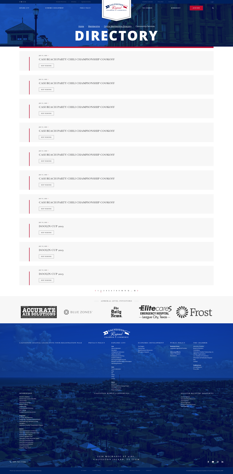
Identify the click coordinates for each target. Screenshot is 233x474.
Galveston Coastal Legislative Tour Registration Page (50, 343)
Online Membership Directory (118, 26)
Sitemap (84, 470)
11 (125, 291)
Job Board (114, 384)
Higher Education (116, 354)
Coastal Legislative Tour (25, 436)
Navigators (22, 423)
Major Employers (116, 390)
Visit (112, 367)
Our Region (141, 346)
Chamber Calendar (147, 2)
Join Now (196, 8)
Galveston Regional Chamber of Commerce (203, 470)
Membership (176, 8)
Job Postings (22, 410)
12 (128, 291)
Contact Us (171, 2)
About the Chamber (198, 346)
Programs (22, 415)
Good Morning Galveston (26, 440)
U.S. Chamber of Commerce (200, 356)
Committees (196, 350)
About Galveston (116, 348)
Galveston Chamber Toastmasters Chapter (31, 425)
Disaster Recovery (61, 2)
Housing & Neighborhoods (118, 359)
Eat (112, 373)
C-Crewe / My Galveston (26, 417)
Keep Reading (46, 66)
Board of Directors (198, 348)
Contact (195, 361)
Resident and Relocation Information (121, 361)
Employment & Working (117, 356)
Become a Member (24, 397)
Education (114, 350)
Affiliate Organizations (199, 354)
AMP (222, 470)
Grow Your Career (116, 388)
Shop (112, 376)
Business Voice (174, 346)
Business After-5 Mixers (25, 434)
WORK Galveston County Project (120, 386)
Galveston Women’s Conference (28, 431)
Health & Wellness (116, 358)
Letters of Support (175, 354)
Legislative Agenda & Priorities (178, 348)
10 (122, 291)
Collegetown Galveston (117, 352)
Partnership (141, 348)
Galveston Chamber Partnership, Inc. (203, 352)
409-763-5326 (19, 462)
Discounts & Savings (25, 402)
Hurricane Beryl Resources (188, 399)
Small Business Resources (145, 350)
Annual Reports (197, 367)
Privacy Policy (96, 343)
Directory (73, 2)
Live (112, 346)
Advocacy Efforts (175, 352)
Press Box (160, 2)
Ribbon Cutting (23, 404)
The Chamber (147, 8)
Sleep (113, 374)
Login (212, 2)
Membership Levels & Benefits (27, 399)
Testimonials (22, 406)
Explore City (24, 8)
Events (21, 429)
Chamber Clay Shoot (25, 448)
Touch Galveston (116, 369)
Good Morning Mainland (26, 444)
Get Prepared (184, 400)
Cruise (113, 378)
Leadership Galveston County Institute (30, 419)
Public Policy (85, 8)
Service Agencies (185, 397)
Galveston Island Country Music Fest (29, 433)
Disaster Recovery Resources (27, 412)
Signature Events (86, 2)
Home (81, 26)
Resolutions (173, 356)
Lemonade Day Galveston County (28, 421)
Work (113, 382)
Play (112, 371)
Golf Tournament (24, 446)
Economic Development (54, 8)
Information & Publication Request (202, 358)
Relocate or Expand (143, 352)
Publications (197, 365)
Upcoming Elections (116, 363)
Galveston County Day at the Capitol (29, 438)
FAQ (194, 359)
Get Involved (22, 400)
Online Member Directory (26, 408)
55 (134, 291)
